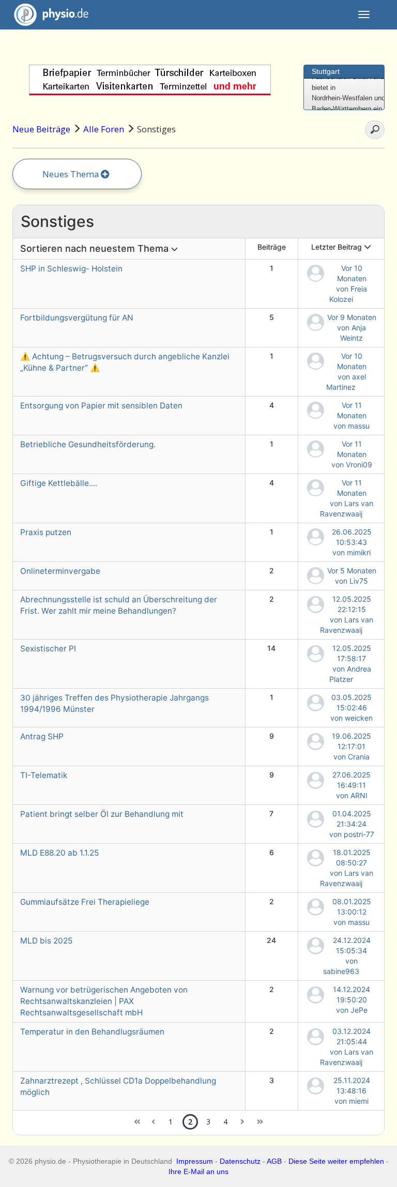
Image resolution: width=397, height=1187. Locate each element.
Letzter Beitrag (337, 246)
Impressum (194, 1161)
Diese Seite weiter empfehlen (336, 1161)
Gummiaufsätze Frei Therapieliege (84, 902)
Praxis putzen (45, 532)
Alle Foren (103, 129)
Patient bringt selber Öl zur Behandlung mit (102, 814)
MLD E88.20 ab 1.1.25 (59, 853)
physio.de (58, 14)
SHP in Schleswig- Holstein (71, 268)
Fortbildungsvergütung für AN (76, 318)
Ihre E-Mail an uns (198, 1171)
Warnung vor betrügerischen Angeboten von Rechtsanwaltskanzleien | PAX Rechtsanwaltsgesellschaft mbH (104, 1001)
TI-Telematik (43, 775)
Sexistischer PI (48, 648)
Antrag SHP (42, 736)
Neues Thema (71, 174)
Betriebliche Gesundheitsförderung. (88, 444)
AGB (274, 1161)
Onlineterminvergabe (60, 571)
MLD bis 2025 (46, 941)
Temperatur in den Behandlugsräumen (92, 1032)
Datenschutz (240, 1161)
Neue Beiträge (41, 129)
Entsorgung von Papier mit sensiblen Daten (101, 405)
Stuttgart (326, 71)
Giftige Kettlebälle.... (58, 483)
